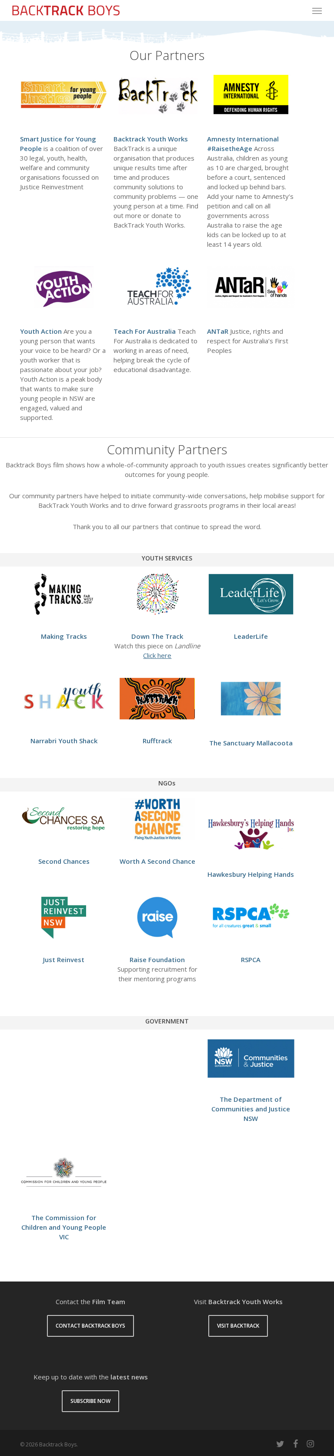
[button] (317, 10)
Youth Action (41, 331)
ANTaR (217, 331)
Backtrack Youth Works (151, 138)
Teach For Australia (145, 331)
